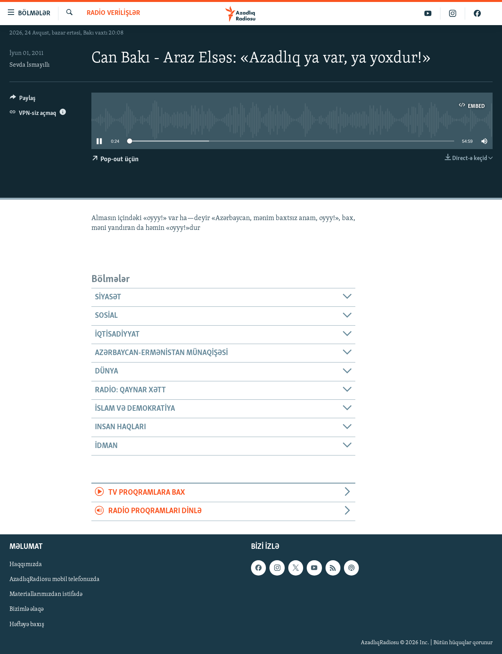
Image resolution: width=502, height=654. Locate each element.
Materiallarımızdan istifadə (45, 594)
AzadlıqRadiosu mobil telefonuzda (54, 579)
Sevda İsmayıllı (29, 65)
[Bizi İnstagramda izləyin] (452, 13)
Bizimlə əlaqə (26, 609)
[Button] (23, 100)
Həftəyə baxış (26, 624)
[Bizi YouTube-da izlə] (428, 13)
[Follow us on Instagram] (276, 567)
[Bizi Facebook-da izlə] (477, 13)
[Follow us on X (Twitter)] (295, 567)
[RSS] (333, 567)
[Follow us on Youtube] (314, 567)
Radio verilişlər (113, 13)
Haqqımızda (25, 564)
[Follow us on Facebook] (258, 567)
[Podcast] (351, 567)
